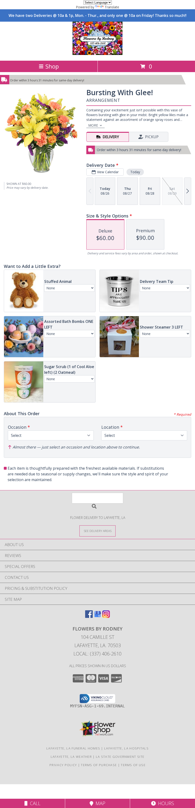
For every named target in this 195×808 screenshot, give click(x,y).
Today (135, 172)
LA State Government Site (120, 756)
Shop (52, 66)
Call (34, 803)
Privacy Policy (63, 765)
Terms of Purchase (99, 765)
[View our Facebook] (89, 616)
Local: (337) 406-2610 (97, 653)
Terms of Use (133, 765)
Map (99, 803)
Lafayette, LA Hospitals (126, 748)
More (93, 125)
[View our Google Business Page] (97, 616)
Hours (165, 803)
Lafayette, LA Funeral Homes (73, 748)
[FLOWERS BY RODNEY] (97, 53)
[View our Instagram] (106, 616)
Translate (112, 7)
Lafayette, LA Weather (71, 756)
